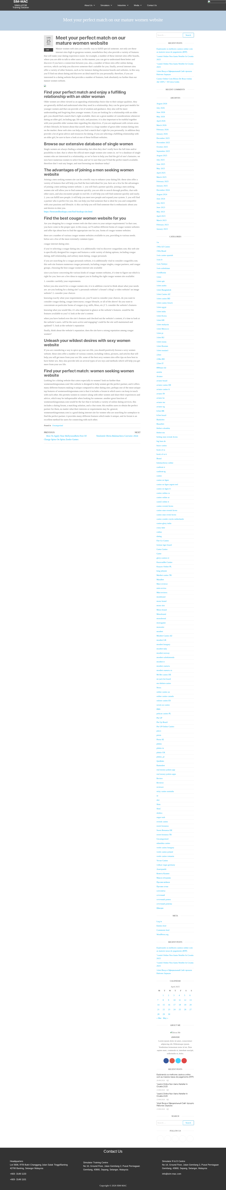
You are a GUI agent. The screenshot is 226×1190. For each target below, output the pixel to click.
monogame (161, 623)
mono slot (161, 605)
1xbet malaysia (163, 324)
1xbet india (161, 311)
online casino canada (165, 696)
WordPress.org (162, 934)
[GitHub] (182, 1138)
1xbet (159, 277)
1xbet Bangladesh (164, 290)
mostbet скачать (163, 666)
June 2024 (161, 199)
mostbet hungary (163, 644)
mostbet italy (162, 649)
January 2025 (162, 186)
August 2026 (162, 104)
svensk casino (162, 822)
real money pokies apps (166, 774)
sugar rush (161, 817)
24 (174, 1009)
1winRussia (161, 273)
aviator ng (161, 407)
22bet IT (160, 363)
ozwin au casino (163, 705)
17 (174, 1005)
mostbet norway (163, 653)
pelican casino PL (164, 714)
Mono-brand (162, 610)
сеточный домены (164, 904)
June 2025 (161, 164)
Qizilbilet (160, 761)
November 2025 (163, 142)
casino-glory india (164, 523)
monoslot (160, 627)
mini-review (161, 588)
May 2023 (161, 212)
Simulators (105, 5)
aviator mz (161, 402)
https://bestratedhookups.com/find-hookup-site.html (68, 211)
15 (164, 1005)
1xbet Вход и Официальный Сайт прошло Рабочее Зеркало (175, 1104)
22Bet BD (161, 359)
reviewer (160, 787)
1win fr (159, 260)
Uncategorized (57, 426)
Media (136, 5)
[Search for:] (175, 35)
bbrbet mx (161, 433)
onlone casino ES (164, 701)
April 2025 (161, 173)
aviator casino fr (163, 389)
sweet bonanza (163, 826)
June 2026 (161, 112)
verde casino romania (165, 856)
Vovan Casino (162, 860)
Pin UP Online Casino (165, 726)
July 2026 (161, 108)
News (159, 688)
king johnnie (162, 571)
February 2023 (163, 225)
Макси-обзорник (164, 878)
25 (180, 1009)
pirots (159, 735)
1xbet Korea (162, 316)
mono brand (161, 601)
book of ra (161, 450)
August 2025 (162, 155)
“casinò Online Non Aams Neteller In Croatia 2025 (172, 1085)
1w (158, 242)
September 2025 (163, 151)
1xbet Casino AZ (163, 294)
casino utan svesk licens (166, 515)
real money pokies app (166, 770)
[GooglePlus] (172, 1060)
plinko (159, 744)
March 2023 (161, 220)
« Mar (159, 1018)
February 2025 (163, 181)
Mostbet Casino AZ (164, 636)
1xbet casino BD (163, 299)
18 (180, 1005)
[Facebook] (166, 1060)
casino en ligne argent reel (167, 484)
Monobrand (161, 614)
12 (185, 1000)
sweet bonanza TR (164, 835)
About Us (88, 5)
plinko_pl (160, 757)
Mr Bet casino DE (164, 675)
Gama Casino (162, 549)
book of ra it (162, 454)
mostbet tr (161, 662)
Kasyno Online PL (164, 567)
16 (169, 1005)
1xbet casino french (165, 303)
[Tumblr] (190, 1138)
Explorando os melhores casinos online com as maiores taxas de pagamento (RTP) (175, 1075)
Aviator (160, 376)
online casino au (163, 692)
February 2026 (163, 130)
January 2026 (162, 134)
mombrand (161, 597)
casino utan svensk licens (167, 510)
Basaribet (160, 424)
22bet (159, 355)
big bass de (161, 441)
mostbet (160, 631)
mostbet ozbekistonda (165, 657)
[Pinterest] (175, 1138)
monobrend (161, 618)
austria (159, 372)
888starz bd (161, 368)
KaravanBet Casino (164, 562)
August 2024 (162, 194)
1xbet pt (160, 333)
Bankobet (160, 420)
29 (164, 1014)
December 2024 (163, 190)
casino (159, 476)
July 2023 (161, 203)
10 (174, 1000)
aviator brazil (162, 381)
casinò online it (163, 502)
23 (169, 1009)
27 (191, 1009)
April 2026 (161, 121)
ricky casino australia (165, 791)
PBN (158, 709)
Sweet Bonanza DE (164, 830)
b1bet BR (160, 411)
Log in (159, 921)
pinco (159, 731)
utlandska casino (163, 843)
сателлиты (161, 891)
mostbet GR (161, 640)
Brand (159, 458)
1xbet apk (161, 281)
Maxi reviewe (162, 584)
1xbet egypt (161, 307)
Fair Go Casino (163, 541)
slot (158, 800)
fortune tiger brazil (164, 545)
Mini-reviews (162, 592)
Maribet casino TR (164, 575)
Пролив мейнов (163, 882)
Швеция (160, 908)
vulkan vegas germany (166, 865)
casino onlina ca (163, 493)
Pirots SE (160, 739)
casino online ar (163, 497)
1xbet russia (161, 342)
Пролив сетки (162, 886)
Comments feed (163, 930)
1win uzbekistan (163, 268)
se (157, 796)
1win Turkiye (162, 264)
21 (158, 1009)
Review (160, 778)
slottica (159, 813)
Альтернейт (161, 869)
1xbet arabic (162, 286)
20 (191, 1005)
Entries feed (161, 926)
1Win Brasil (161, 251)
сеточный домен (164, 899)
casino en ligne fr (164, 489)
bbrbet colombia (163, 428)
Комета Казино (163, 873)
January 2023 (162, 229)
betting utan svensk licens (167, 437)
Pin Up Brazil (162, 722)
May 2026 (161, 117)
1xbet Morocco (163, 329)
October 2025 (162, 147)
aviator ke (161, 398)
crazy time (161, 528)
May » (165, 1018)
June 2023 (161, 207)
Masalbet (160, 579)
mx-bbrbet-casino (164, 683)
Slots (158, 804)
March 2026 (161, 125)
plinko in (160, 748)
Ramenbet (161, 765)
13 (191, 1000)
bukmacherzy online (165, 463)
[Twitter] (178, 1060)
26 (185, 1009)
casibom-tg (161, 471)
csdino (159, 532)
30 (169, 1014)
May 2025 (161, 168)
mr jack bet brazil (164, 679)
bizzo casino (162, 445)
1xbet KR (160, 320)
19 (185, 1005)
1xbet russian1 (162, 350)
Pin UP (159, 718)
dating (159, 536)
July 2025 (161, 160)
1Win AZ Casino (163, 247)
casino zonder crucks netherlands (170, 519)
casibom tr (161, 467)
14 (158, 1005)
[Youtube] (184, 1060)
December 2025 (163, 138)
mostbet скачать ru (164, 670)
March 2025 (161, 177)
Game (159, 554)
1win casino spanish (165, 255)
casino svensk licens (165, 506)
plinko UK (161, 752)
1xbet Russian (162, 346)
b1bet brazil (161, 415)
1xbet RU (160, 337)
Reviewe (160, 783)
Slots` (159, 809)
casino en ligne (163, 480)
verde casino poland (165, 852)
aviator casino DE (164, 385)
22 (164, 1009)
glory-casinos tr (163, 558)
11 (180, 1000)
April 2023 (161, 216)
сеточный (161, 895)
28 (158, 1014)
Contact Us (152, 5)
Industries (122, 5)
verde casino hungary (165, 848)
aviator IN (161, 394)
